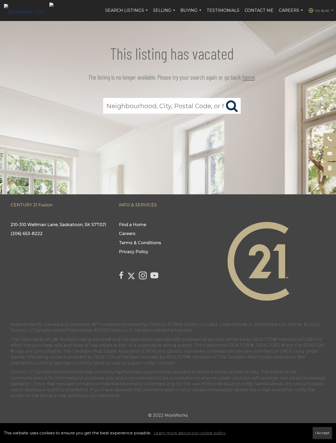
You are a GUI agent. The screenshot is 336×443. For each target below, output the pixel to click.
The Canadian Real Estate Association (257, 357)
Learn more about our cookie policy (189, 432)
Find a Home (132, 224)
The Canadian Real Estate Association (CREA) (109, 351)
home (248, 77)
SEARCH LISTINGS (127, 13)
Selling (164, 13)
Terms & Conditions (140, 242)
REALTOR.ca (107, 357)
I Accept (322, 433)
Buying (191, 13)
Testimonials (223, 10)
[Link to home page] (26, 10)
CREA (310, 339)
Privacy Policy (133, 251)
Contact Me (259, 10)
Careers (291, 13)
